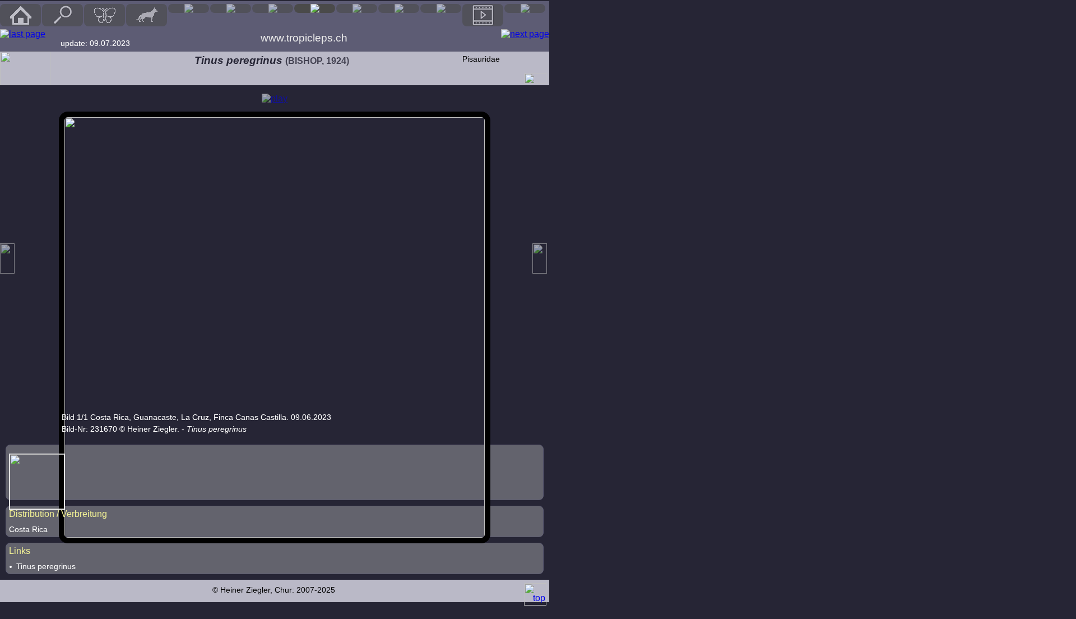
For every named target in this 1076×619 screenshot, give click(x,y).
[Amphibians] (272, 8)
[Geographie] (398, 8)
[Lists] (440, 8)
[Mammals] (146, 15)
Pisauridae (481, 58)
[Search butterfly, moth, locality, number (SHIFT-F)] (63, 23)
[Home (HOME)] (20, 15)
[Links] (524, 8)
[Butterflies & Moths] (104, 15)
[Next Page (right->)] (525, 34)
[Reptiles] (230, 8)
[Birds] (188, 8)
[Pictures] (482, 15)
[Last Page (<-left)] (22, 34)
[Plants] (356, 8)
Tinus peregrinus (46, 566)
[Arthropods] (314, 8)
